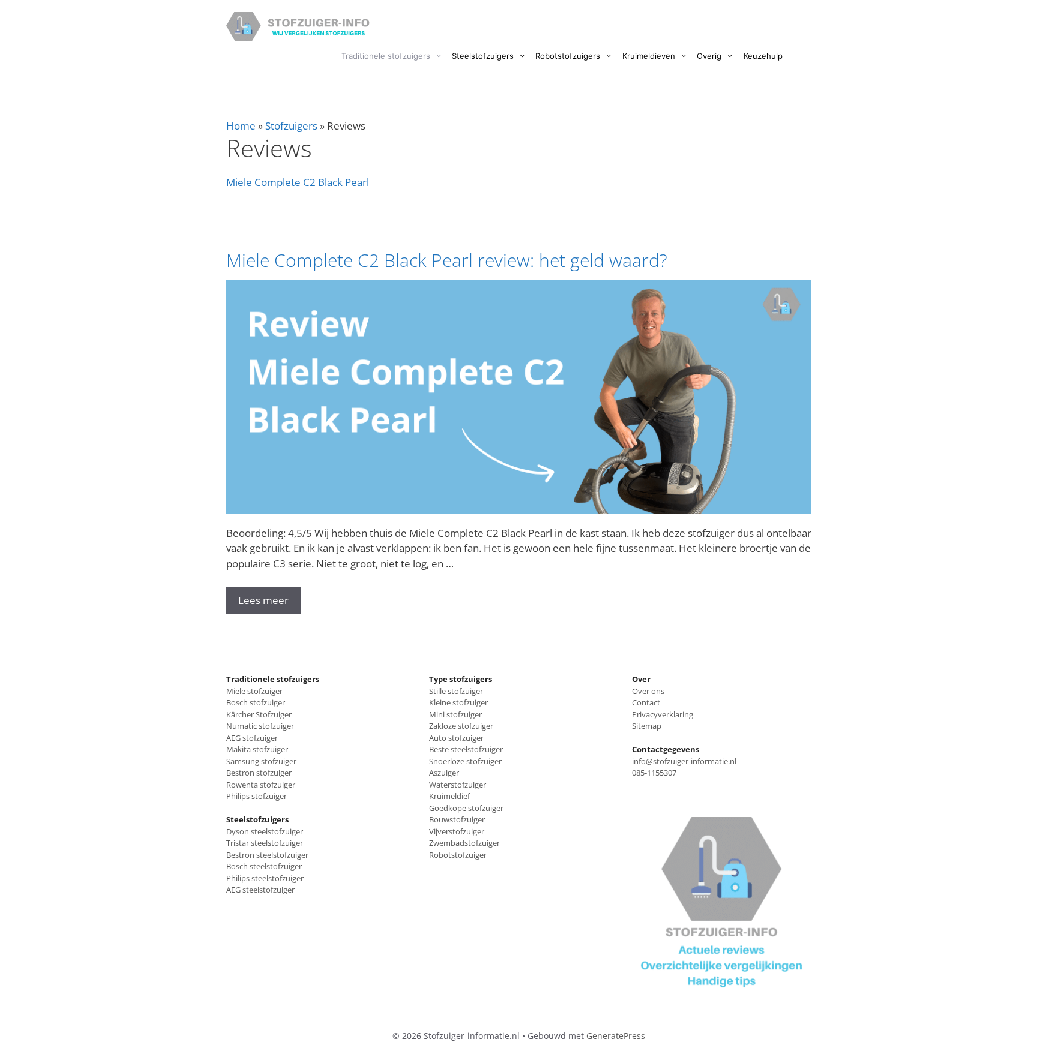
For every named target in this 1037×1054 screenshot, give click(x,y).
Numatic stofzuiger (260, 725)
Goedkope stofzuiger (466, 808)
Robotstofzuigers (567, 56)
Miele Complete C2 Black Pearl (297, 182)
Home (241, 126)
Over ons (648, 691)
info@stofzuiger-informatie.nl (684, 761)
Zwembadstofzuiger (464, 842)
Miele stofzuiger (254, 691)
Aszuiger (444, 772)
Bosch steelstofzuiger (264, 866)
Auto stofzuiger (456, 737)
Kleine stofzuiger (458, 702)
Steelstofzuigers (483, 56)
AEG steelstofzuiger (260, 889)
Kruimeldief (449, 796)
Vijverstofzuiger (456, 831)
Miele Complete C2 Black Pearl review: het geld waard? (446, 260)
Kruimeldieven (648, 56)
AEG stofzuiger (252, 737)
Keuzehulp (763, 56)
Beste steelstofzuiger (466, 749)
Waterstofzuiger (457, 784)
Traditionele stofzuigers (385, 56)
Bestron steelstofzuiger (267, 854)
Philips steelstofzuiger (265, 878)
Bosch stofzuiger (255, 702)
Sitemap (646, 725)
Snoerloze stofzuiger (465, 761)
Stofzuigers (291, 126)
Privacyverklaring (662, 714)
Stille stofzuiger (456, 691)
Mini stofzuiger (455, 714)
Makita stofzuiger (257, 749)
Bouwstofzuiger (457, 819)
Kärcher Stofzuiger (259, 714)
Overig (709, 56)
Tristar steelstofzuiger (264, 842)
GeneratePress (615, 1035)
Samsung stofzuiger (261, 761)
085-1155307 (654, 772)
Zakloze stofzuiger (461, 725)
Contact (646, 702)
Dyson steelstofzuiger (264, 831)
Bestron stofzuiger (259, 772)
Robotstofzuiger (458, 854)
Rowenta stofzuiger (260, 784)
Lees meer (263, 600)
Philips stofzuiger (256, 796)
